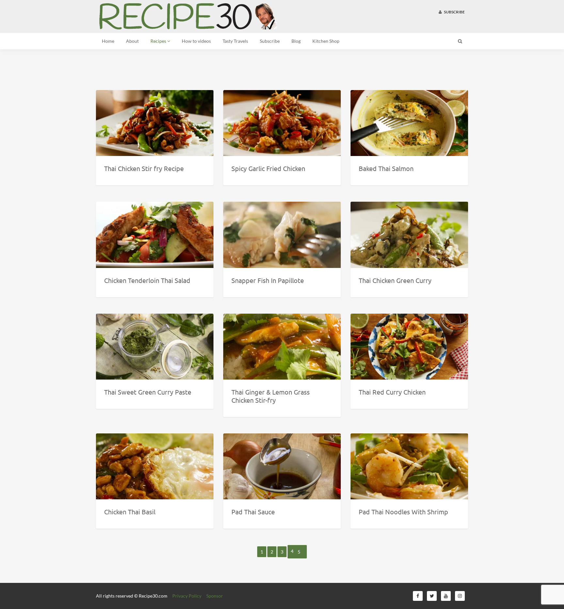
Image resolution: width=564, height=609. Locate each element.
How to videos (196, 41)
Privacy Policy (186, 596)
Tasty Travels (235, 41)
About (132, 41)
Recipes (158, 41)
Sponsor (214, 596)
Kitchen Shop (325, 41)
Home (108, 41)
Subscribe (454, 11)
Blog (296, 41)
